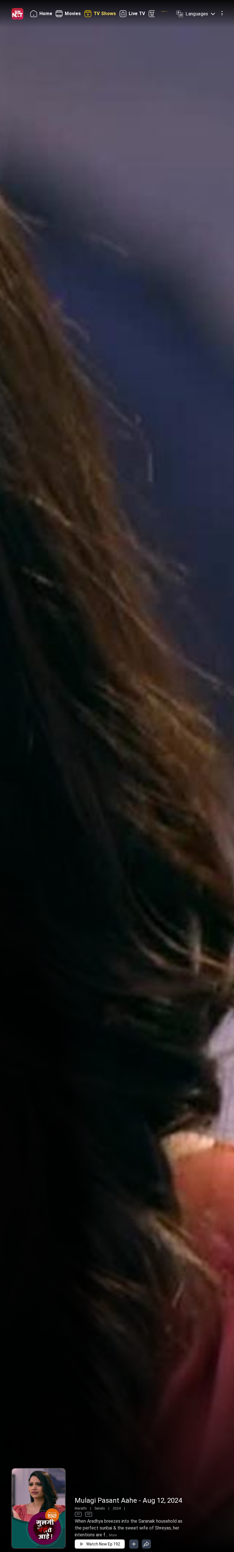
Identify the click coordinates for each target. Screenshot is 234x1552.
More (113, 1535)
